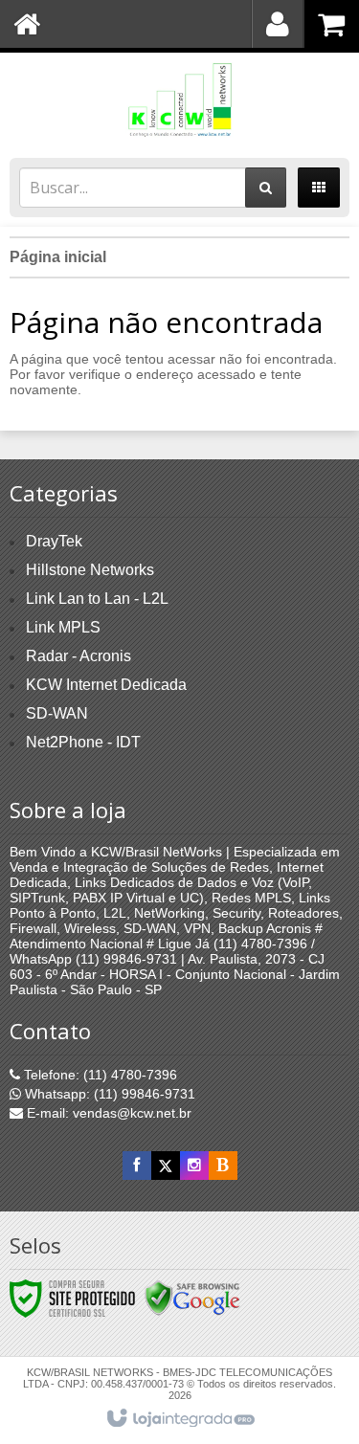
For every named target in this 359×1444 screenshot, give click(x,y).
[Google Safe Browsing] (192, 1297)
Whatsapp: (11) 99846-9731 (108, 1093)
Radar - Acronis (78, 656)
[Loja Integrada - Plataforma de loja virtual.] (179, 1419)
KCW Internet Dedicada (106, 685)
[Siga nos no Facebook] (137, 1165)
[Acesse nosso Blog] (223, 1165)
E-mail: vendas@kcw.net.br (107, 1113)
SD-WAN (57, 713)
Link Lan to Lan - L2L (97, 598)
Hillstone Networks (90, 570)
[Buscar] (265, 187)
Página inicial (58, 257)
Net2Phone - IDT (83, 742)
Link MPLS (63, 627)
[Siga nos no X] (165, 1165)
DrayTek (54, 541)
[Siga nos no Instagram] (194, 1165)
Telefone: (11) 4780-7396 (98, 1074)
